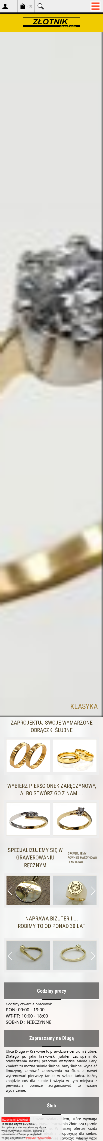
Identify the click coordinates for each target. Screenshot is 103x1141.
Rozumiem (16, 1119)
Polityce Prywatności (38, 1138)
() (30, 5)
